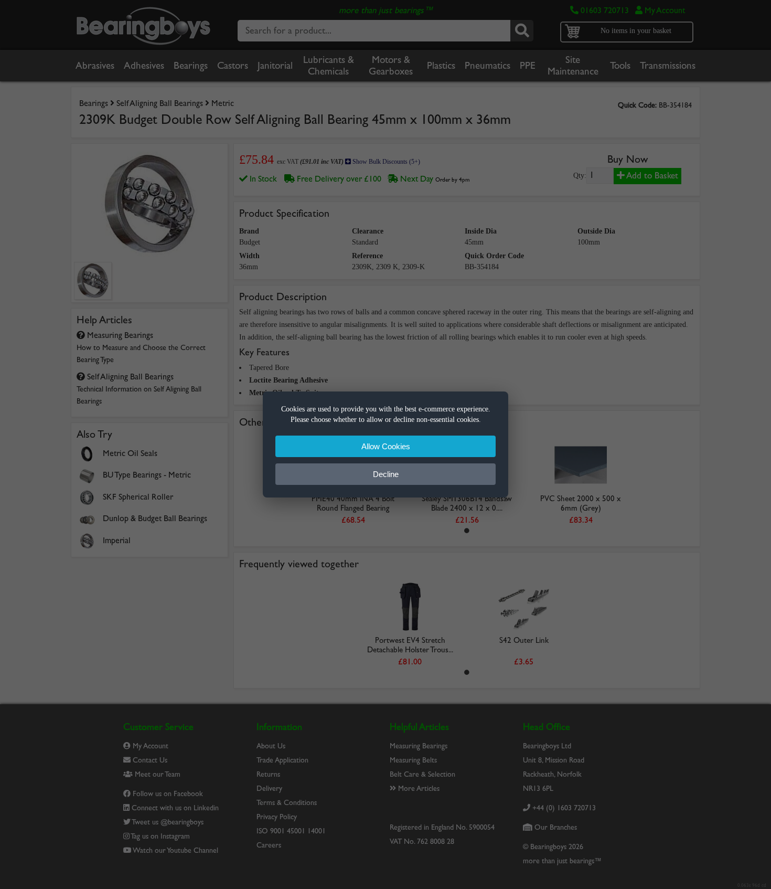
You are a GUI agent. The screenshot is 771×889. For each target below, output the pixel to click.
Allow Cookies (385, 446)
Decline (386, 474)
